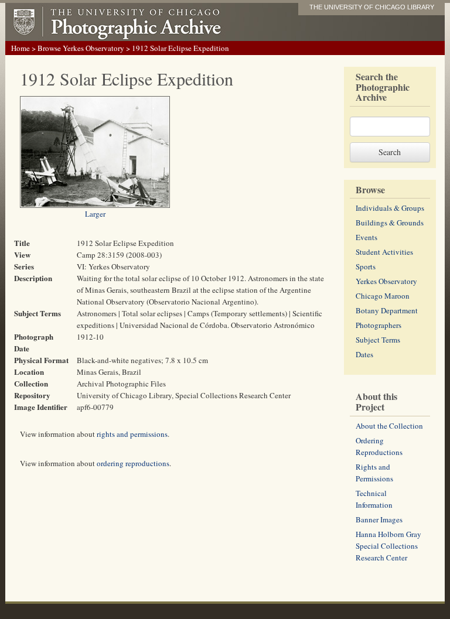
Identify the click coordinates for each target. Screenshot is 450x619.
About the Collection (389, 425)
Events (366, 237)
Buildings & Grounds (390, 222)
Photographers (378, 325)
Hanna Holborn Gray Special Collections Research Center (388, 546)
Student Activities (384, 252)
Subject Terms (378, 339)
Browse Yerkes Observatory (81, 48)
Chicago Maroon (383, 295)
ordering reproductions (133, 463)
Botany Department (387, 310)
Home (20, 48)
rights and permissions (132, 434)
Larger (95, 213)
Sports (366, 266)
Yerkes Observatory (386, 281)
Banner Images (379, 519)
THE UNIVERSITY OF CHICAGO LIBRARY (371, 7)
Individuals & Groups (390, 208)
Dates (364, 354)
